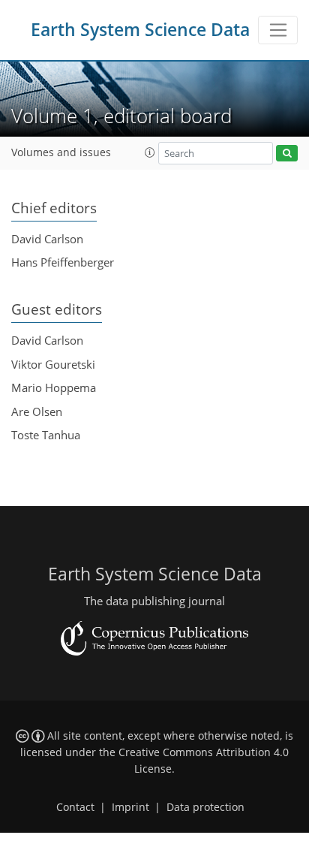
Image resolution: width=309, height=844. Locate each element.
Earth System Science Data (140, 29)
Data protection (205, 807)
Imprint (130, 807)
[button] (150, 152)
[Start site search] (287, 153)
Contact (75, 807)
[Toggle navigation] (278, 30)
